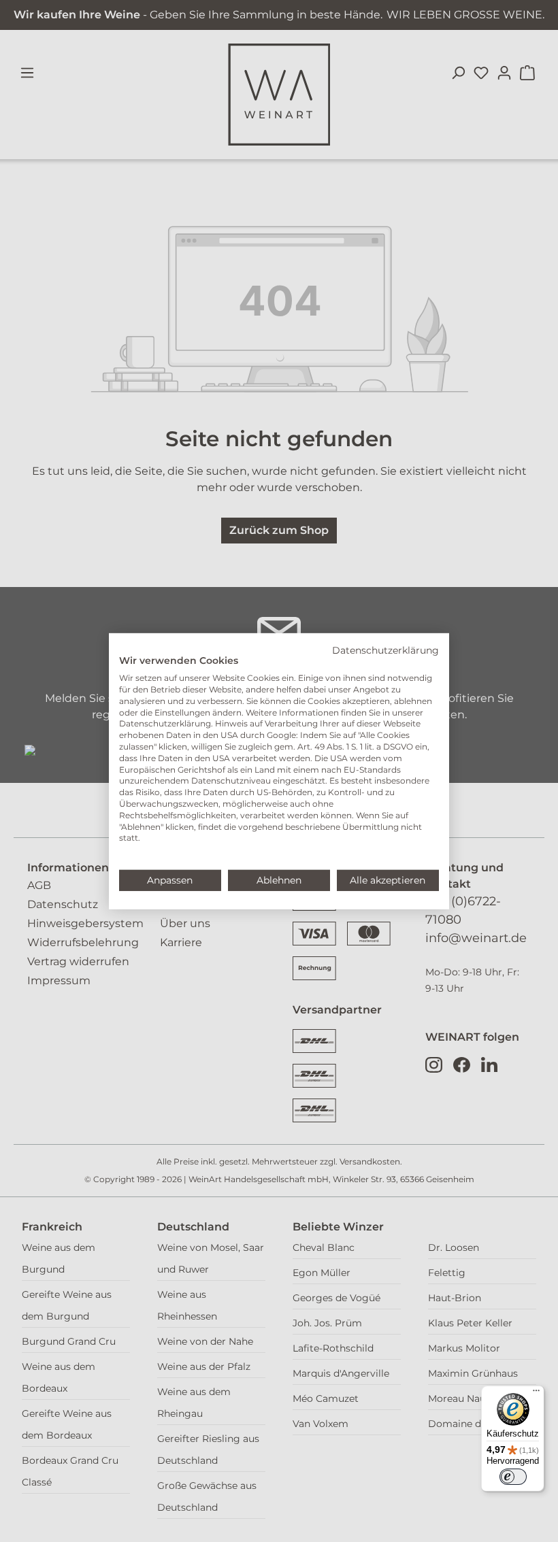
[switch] (513, 1477)
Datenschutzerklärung (385, 649)
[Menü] (536, 1394)
